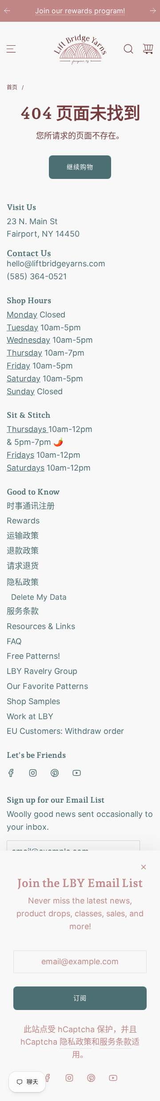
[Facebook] (11, 773)
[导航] (11, 49)
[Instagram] (33, 773)
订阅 (80, 998)
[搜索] (128, 49)
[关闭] (143, 867)
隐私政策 (76, 1041)
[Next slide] (153, 11)
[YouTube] (76, 773)
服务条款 (116, 1041)
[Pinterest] (54, 773)
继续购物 (80, 166)
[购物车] (148, 49)
